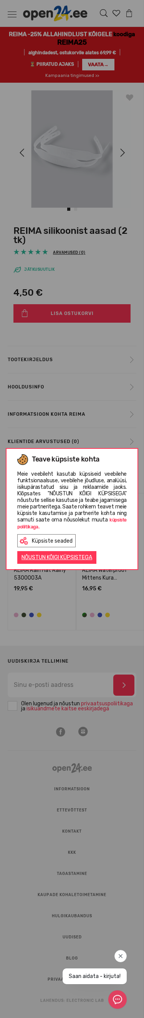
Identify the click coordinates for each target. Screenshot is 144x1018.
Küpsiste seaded (52, 541)
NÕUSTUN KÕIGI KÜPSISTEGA (57, 557)
